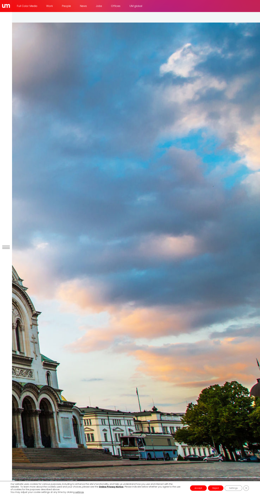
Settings (233, 488)
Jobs (99, 6)
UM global (135, 6)
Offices (115, 6)
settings (79, 492)
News (83, 6)
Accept (198, 488)
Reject (215, 488)
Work (49, 6)
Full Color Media (27, 6)
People (66, 6)
